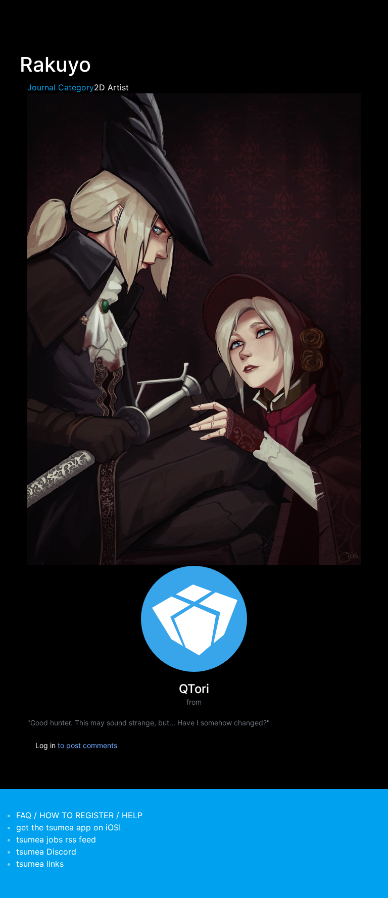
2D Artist (111, 87)
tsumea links (40, 864)
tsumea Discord (46, 852)
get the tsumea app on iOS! (68, 827)
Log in (45, 745)
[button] (194, 328)
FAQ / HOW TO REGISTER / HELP (79, 815)
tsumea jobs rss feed (56, 839)
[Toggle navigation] (26, 14)
